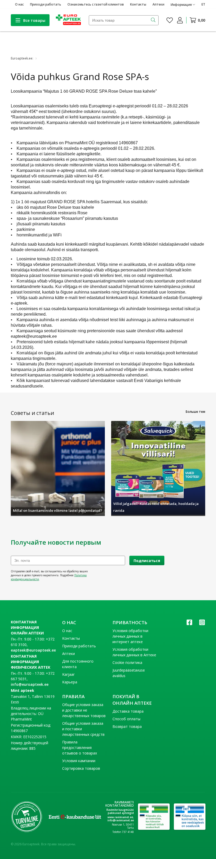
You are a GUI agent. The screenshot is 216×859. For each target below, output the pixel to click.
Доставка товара (128, 711)
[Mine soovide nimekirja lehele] (169, 20)
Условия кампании (78, 760)
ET (203, 4)
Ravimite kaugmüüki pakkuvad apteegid (120, 811)
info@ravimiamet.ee (120, 820)
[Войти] (180, 20)
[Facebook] (189, 624)
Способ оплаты (126, 718)
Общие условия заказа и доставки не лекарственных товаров (84, 710)
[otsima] (154, 20)
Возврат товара (127, 726)
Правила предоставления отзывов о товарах (79, 747)
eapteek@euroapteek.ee (33, 650)
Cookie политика (127, 662)
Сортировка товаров (81, 768)
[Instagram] (202, 624)
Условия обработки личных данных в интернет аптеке (130, 636)
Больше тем (195, 411)
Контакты (138, 4)
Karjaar (68, 674)
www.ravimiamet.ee (120, 817)
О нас (19, 4)
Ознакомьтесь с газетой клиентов (95, 4)
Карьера (69, 681)
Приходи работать (45, 4)
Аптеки (158, 4)
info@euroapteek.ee (29, 684)
